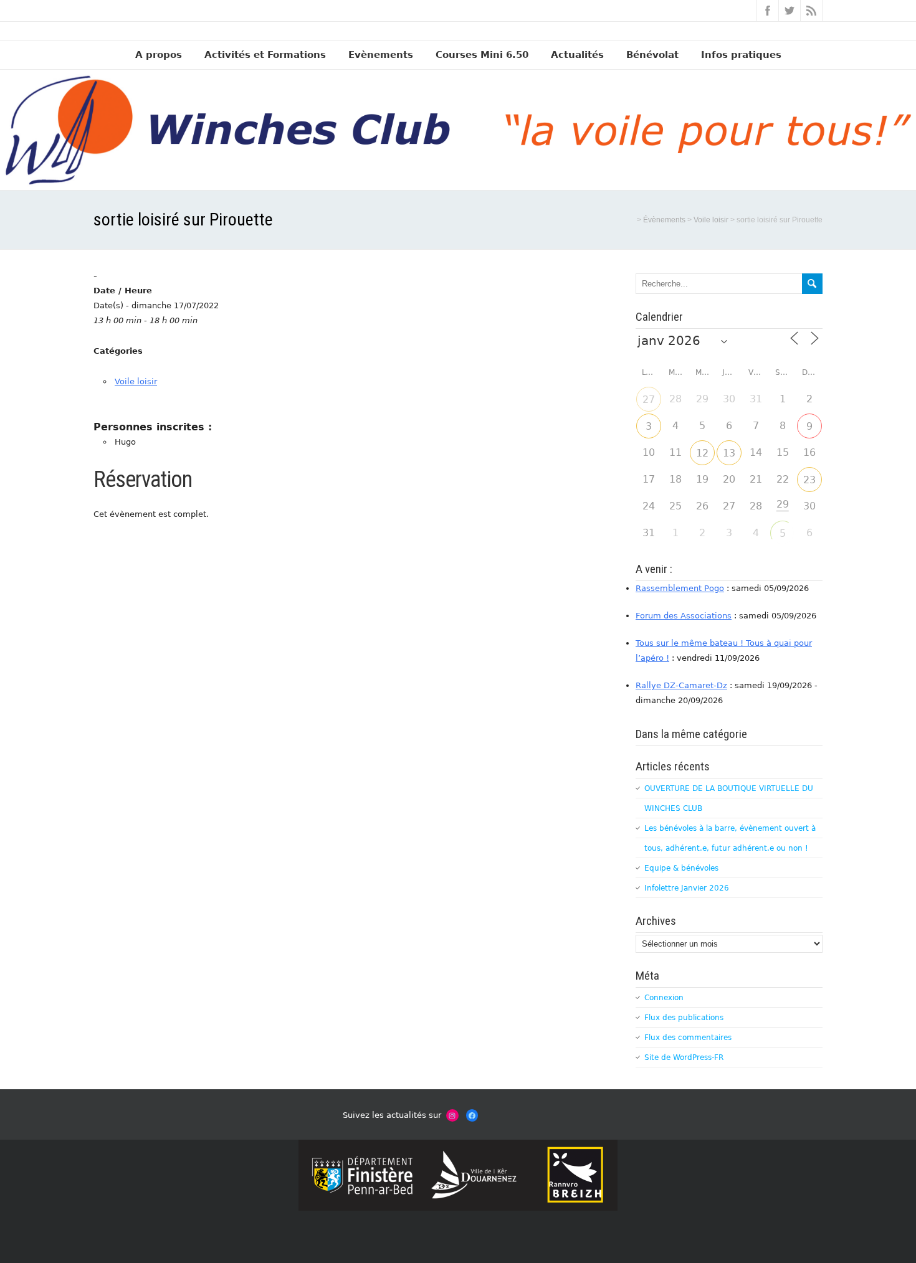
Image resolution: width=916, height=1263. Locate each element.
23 (809, 480)
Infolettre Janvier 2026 (686, 888)
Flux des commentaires (688, 1037)
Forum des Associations (684, 615)
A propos (158, 54)
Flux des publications (683, 1017)
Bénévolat (652, 54)
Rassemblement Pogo (680, 588)
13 (729, 453)
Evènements (380, 54)
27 (648, 399)
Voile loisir (136, 381)
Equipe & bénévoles (681, 868)
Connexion (664, 997)
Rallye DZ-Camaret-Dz (681, 685)
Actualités (577, 54)
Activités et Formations (265, 54)
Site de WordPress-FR (683, 1057)
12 (702, 453)
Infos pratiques (741, 54)
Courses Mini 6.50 (482, 54)
